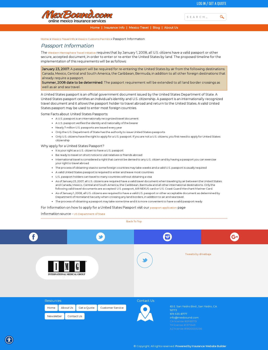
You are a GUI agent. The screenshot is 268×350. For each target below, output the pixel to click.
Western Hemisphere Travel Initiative (72, 52)
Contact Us (74, 316)
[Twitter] (100, 236)
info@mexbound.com (184, 317)
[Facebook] (33, 236)
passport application (163, 207)
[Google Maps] (234, 236)
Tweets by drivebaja (198, 254)
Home (45, 39)
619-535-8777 (178, 313)
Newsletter (54, 316)
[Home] (94, 15)
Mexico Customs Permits (94, 39)
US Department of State (89, 213)
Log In (201, 3)
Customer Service (112, 307)
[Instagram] (167, 236)
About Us (67, 307)
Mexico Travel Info (64, 39)
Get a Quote (217, 3)
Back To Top (134, 221)
